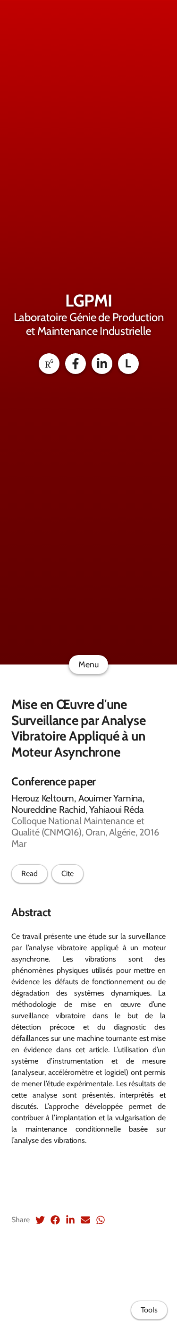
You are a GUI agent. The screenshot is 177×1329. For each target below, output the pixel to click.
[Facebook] (75, 363)
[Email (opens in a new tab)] (85, 1220)
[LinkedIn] (102, 363)
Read (29, 873)
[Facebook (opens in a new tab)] (55, 1220)
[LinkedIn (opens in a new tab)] (70, 1220)
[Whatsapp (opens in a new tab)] (100, 1220)
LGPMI (88, 300)
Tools (149, 1310)
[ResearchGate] (49, 363)
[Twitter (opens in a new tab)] (40, 1220)
